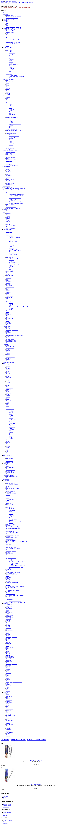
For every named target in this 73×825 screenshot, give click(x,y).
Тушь (10, 127)
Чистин (8, 691)
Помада (11, 122)
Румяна (11, 125)
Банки (4, 12)
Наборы (11, 121)
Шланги (8, 596)
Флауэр (8, 353)
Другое (5, 155)
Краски (11, 512)
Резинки (11, 517)
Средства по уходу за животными (14, 477)
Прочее (11, 308)
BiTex (7, 713)
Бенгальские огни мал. (36, 784)
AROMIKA (9, 604)
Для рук (8, 220)
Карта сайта (6, 807)
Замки (7, 498)
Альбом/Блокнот (13, 508)
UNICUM (8, 628)
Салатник (8, 569)
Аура (10, 63)
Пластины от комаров (11, 205)
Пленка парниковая (11, 547)
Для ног (8, 218)
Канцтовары (9, 507)
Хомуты (11, 236)
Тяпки (10, 568)
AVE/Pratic (11, 431)
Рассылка (5, 823)
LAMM (8, 375)
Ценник (11, 523)
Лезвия (11, 140)
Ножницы (11, 242)
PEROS (8, 376)
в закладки (36, 763)
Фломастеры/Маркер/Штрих (16, 521)
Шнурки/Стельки (10, 342)
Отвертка (11, 245)
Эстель (10, 270)
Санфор (8, 670)
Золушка (11, 434)
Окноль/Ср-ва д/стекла (11, 658)
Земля (7, 500)
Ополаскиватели (10, 409)
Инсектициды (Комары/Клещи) (11, 189)
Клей (7, 158)
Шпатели (11, 253)
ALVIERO (8, 278)
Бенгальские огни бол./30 (36, 760)
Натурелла (8, 90)
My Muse (11, 56)
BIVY (10, 51)
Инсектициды (9, 192)
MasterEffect (9, 608)
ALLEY (8, 366)
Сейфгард (8, 322)
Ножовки (11, 244)
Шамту (8, 733)
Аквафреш (8, 174)
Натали (8, 89)
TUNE (7, 704)
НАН (7, 386)
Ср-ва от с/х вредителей (15, 201)
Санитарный (9, 667)
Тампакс (8, 94)
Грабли (11, 560)
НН (7, 317)
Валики (11, 239)
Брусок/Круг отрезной (14, 237)
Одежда (8, 337)
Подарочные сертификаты (9, 813)
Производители (7, 812)
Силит (7, 675)
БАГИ (7, 633)
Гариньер (8, 213)
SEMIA (8, 379)
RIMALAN (9, 285)
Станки (11, 145)
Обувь (7, 336)
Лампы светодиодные (14, 532)
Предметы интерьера (11, 443)
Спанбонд (8, 577)
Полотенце (9, 468)
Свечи (7, 570)
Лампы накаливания (11, 531)
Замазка (8, 495)
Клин (7, 648)
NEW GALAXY (10, 346)
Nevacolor (11, 260)
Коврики (8, 525)
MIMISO (8, 97)
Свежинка (8, 389)
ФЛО (10, 436)
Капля (7, 646)
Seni (7, 98)
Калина (8, 224)
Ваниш (8, 642)
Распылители (9, 553)
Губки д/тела (9, 154)
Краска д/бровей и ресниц (15, 263)
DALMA (11, 416)
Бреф (7, 640)
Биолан (8, 397)
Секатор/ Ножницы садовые (16, 567)
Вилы (10, 559)
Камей (7, 312)
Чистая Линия (9, 732)
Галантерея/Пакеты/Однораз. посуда (12, 28)
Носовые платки (10, 467)
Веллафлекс (9, 232)
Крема (4, 212)
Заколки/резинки (10, 32)
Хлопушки (9, 361)
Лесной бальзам (10, 183)
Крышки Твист (10, 15)
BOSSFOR (8, 370)
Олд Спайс (11, 109)
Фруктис (8, 729)
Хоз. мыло (8, 323)
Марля (7, 466)
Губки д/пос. (9, 153)
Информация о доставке (9, 798)
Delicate (11, 54)
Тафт (7, 274)
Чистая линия (12, 225)
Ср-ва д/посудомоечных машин (14, 682)
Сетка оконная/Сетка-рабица (13, 572)
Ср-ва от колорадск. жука (15, 198)
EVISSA (8, 279)
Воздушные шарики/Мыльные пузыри (15, 188)
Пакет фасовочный (13, 44)
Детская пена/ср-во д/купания (16, 76)
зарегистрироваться (11, 1)
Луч (7, 404)
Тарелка (8, 581)
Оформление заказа (28, 2)
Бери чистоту (9, 615)
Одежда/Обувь (6, 326)
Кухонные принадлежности (13, 528)
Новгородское (9, 318)
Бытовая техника (10, 483)
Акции (5, 815)
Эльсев (8, 736)
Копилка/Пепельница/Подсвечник (14, 526)
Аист (7, 394)
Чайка (7, 452)
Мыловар (8, 314)
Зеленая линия (9, 709)
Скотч (7, 576)
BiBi (7, 80)
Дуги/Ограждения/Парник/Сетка (17, 561)
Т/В (10, 149)
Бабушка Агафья (13, 75)
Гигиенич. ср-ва (7, 96)
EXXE (10, 55)
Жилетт (11, 106)
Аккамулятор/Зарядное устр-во (13, 27)
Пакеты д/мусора (10, 542)
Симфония (8, 352)
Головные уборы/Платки (12, 330)
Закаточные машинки (11, 493)
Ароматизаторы (10, 348)
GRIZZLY (8, 607)
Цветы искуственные (8, 19)
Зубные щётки (6, 186)
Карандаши (12, 510)
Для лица (8, 217)
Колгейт (8, 180)
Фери (7, 687)
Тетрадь (11, 520)
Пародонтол (9, 184)
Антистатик (9, 631)
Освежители (6, 344)
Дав (10, 65)
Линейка (11, 514)
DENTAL (8, 171)
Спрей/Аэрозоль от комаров (13, 208)
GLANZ (11, 420)
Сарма (7, 445)
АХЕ (10, 104)
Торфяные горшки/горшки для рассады (15, 586)
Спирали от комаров (11, 207)
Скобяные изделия (10, 573)
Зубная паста (6, 166)
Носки (7, 333)
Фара (10, 267)
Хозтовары (6, 480)
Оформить (3, 3)
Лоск (7, 403)
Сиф (7, 676)
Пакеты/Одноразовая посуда (13, 42)
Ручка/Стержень (13, 519)
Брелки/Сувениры (10, 29)
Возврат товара (7, 805)
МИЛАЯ (8, 620)
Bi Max (8, 391)
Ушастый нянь (9, 685)
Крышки (5, 14)
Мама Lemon (9, 653)
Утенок (8, 684)
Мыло (4, 276)
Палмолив (11, 69)
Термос (8, 585)
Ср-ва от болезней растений (16, 195)
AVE (7, 390)
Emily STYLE (9, 81)
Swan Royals (9, 612)
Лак (10, 120)
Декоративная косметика (12, 117)
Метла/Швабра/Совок (11, 537)
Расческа (8, 555)
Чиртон (8, 354)
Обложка (11, 515)
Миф (7, 406)
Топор (10, 251)
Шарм (7, 324)
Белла (7, 87)
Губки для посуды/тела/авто (10, 150)
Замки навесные (13, 499)
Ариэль (8, 395)
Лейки (7, 533)
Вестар (10, 428)
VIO (10, 305)
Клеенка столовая (10, 524)
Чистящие (5, 603)
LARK (7, 280)
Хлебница (8, 592)
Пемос (7, 441)
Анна (7, 85)
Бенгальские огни (10, 357)
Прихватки (9, 471)
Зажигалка (8, 492)
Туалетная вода (10, 148)
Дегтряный (9, 718)
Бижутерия (9, 99)
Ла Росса (8, 710)
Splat (7, 173)
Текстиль (5, 463)
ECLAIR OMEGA (13, 258)
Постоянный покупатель (17, 2)
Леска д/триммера (13, 563)
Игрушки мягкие (10, 502)
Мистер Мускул (10, 656)
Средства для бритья (11, 133)
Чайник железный (10, 594)
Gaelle (10, 422)
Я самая (11, 62)
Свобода (8, 321)
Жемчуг (8, 178)
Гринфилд (8, 616)
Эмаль (10, 459)
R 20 (7, 23)
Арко (10, 134)
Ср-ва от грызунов (13, 196)
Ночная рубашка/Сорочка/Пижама (14, 335)
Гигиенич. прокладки (8, 79)
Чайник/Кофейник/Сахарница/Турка (15, 595)
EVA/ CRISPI (12, 419)
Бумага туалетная (10, 152)
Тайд (7, 449)
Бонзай (8, 638)
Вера (7, 385)
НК (7, 315)
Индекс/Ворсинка (10, 400)
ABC (7, 364)
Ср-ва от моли (12, 199)
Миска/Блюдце (9, 539)
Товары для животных (8, 475)
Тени (10, 126)
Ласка (7, 402)
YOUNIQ (8, 170)
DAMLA (8, 371)
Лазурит (8, 652)
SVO (7, 380)
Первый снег (9, 388)
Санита (8, 666)
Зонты (7, 33)
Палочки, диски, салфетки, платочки (15, 130)
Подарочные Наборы (8, 362)
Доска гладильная (10, 489)
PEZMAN (8, 283)
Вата (7, 464)
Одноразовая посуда (14, 43)
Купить (2, 767)
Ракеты (8, 359)
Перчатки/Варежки (11, 340)
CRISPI (8, 168)
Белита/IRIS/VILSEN (11, 715)
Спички (8, 578)
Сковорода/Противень (11, 574)
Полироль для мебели (11, 664)
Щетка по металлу (13, 254)
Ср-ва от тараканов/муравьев (16, 203)
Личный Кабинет (7, 820)
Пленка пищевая (10, 549)
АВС (7, 613)
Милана (11, 60)
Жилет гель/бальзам (14, 136)
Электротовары (10, 599)
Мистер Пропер (10, 657)
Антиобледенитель (13, 484)
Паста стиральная (10, 440)
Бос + (7, 639)
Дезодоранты (9, 102)
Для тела (8, 221)
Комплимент (9, 720)
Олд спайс (11, 68)
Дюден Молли (9, 617)
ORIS (7, 610)
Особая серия (9, 722)
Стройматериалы (7, 455)
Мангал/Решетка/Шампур (12, 535)
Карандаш (11, 118)
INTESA (8, 698)
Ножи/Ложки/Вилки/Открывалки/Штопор (16, 541)
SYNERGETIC (10, 287)
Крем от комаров (10, 204)
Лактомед (11, 59)
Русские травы (12, 78)
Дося (7, 399)
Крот (7, 651)
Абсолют (8, 292)
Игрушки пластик (7, 187)
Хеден (7, 731)
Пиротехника (6, 355)
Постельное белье (10, 470)
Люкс (7, 313)
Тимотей (11, 111)
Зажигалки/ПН (10, 30)
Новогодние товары (11, 159)
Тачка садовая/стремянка (15, 250)
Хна (10, 269)
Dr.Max (8, 625)
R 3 (7, 24)
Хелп (10, 309)
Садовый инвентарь (11, 558)
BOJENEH (8, 368)
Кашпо (5, 209)
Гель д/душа (9, 50)
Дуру (7, 298)
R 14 (7, 21)
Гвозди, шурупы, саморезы (12, 488)
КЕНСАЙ (8, 619)
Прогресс (8, 665)
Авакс (7, 293)
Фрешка (8, 621)
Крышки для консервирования (13, 16)
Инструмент (9, 235)
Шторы (8, 473)
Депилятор (9, 214)
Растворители (9, 462)
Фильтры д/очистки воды (12, 590)
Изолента (8, 503)
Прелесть (8, 272)
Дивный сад (9, 297)
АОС (7, 629)
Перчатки (8, 544)
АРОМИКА (9, 382)
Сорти (7, 447)
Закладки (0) (8, 2)
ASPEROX (9, 606)
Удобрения (6, 479)
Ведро (7, 486)
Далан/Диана (9, 296)
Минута (8, 655)
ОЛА (7, 92)
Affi (7, 367)
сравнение (36, 764)
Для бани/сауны (10, 331)
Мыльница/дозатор (11, 540)
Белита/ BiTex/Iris (13, 64)
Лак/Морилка (9, 461)
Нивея (10, 67)
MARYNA (8, 282)
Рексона (11, 110)
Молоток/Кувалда (13, 241)
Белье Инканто (10, 328)
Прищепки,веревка (11, 551)
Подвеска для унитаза (11, 662)
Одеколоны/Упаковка (14, 165)
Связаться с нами (7, 804)
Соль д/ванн (9, 164)
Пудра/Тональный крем (15, 124)
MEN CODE (9, 700)
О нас (4, 797)
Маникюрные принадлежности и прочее (16, 37)
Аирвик (8, 349)
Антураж (8, 230)
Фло (7, 450)
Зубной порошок (10, 179)
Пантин (8, 723)
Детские (8, 177)
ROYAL (8, 291)
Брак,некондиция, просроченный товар (15, 602)
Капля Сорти (9, 647)
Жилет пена (12, 137)
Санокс (8, 669)
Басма (10, 261)
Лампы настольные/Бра (15, 601)
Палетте (11, 265)
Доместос (8, 643)
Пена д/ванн (9, 74)
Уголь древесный (10, 587)
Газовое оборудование (14, 548)
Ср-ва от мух (12, 200)
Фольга (8, 591)
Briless (10, 414)
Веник (7, 487)
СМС (4, 363)
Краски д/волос (10, 257)
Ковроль (8, 649)
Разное (10, 516)
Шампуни (5, 692)
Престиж (11, 266)
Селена (8, 674)
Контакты (5, 796)
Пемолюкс (8, 660)
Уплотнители (9, 588)
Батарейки (5, 20)
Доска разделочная (10, 491)
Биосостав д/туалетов (11, 637)
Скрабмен (8, 446)
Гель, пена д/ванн (7, 47)
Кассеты (11, 138)
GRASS (8, 345)
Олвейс (8, 93)
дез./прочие (12, 114)
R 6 (7, 25)
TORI (7, 381)
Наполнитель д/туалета (12, 476)
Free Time (8, 393)
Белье (7, 327)
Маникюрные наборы (14, 39)
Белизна (8, 634)
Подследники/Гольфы (11, 341)
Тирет (7, 683)
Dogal (7, 372)
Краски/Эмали (9, 458)
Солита (8, 679)
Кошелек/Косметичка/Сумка (13, 34)
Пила (10, 246)
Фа (10, 71)
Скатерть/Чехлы (10, 472)
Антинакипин (9, 630)
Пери (7, 83)
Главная (2, 2)
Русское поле (9, 725)
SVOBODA (9, 714)
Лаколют (8, 182)
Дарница (8, 707)
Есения (11, 304)
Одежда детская (10, 339)
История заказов (7, 821)
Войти (2, 1)
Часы (7, 46)
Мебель (8, 536)
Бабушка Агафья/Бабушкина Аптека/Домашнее (20, 306)
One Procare (9, 702)
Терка (7, 583)
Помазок (11, 142)
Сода (7, 678)
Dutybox (11, 418)
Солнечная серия (10, 228)
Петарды (8, 358)
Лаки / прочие (9, 271)
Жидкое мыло (9, 301)
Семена (5, 454)
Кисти (10, 240)
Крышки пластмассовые (12, 18)
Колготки (8, 332)
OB (7, 84)
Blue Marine (12, 53)
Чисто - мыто (9, 622)
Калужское (9, 310)
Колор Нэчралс (12, 262)
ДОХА (10, 58)
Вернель (11, 432)
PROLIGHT (9, 284)
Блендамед (8, 175)
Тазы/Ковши (9, 579)
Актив (7, 384)
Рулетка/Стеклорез (13, 249)
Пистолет (11, 248)
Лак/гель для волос (8, 229)
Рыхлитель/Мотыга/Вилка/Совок (17, 565)
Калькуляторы (9, 504)
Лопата (11, 564)
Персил (8, 442)
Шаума (8, 734)
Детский (8, 216)
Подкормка (9, 161)
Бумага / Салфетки (10, 157)
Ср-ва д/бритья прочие (14, 143)
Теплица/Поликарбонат (12, 582)
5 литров (11, 303)
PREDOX (8, 377)
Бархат (8, 706)
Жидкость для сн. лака (11, 129)
